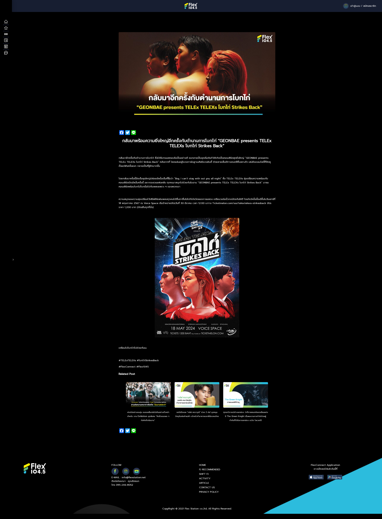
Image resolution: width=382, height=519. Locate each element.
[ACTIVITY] (6, 40)
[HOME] (6, 22)
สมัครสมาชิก (369, 6)
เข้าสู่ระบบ (355, 6)
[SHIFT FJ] (6, 34)
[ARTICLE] (6, 46)
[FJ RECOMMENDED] (6, 28)
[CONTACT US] (6, 53)
